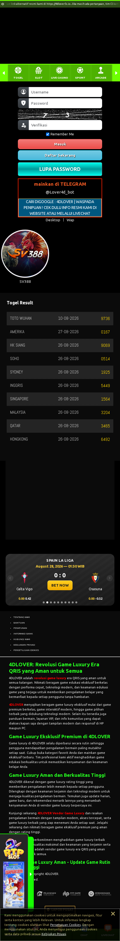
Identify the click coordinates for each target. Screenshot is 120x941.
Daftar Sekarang (60, 155)
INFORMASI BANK (23, 633)
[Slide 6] (62, 602)
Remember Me (62, 134)
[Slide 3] (51, 602)
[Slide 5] (58, 602)
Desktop (53, 220)
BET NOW (57, 585)
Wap (70, 220)
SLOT (39, 77)
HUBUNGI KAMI (21, 639)
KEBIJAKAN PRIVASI (24, 645)
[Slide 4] (55, 602)
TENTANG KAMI (21, 617)
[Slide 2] (47, 602)
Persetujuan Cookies (65, 924)
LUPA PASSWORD (60, 169)
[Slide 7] (65, 602)
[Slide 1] (44, 602)
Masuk (60, 144)
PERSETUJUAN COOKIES (26, 650)
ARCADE (100, 77)
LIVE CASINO (59, 77)
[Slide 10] (76, 602)
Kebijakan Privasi (54, 934)
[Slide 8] (69, 602)
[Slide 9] (73, 602)
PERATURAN (20, 628)
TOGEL (18, 77)
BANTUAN (19, 623)
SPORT (80, 77)
